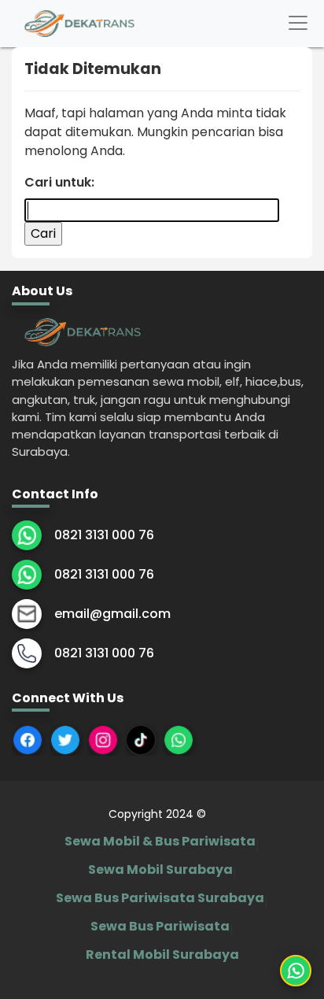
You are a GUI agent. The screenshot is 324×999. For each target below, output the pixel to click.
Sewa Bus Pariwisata (160, 926)
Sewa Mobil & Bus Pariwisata (160, 841)
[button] (295, 970)
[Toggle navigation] (298, 23)
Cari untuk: (59, 182)
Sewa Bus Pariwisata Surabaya (160, 898)
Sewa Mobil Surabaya (160, 869)
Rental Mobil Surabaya (162, 954)
